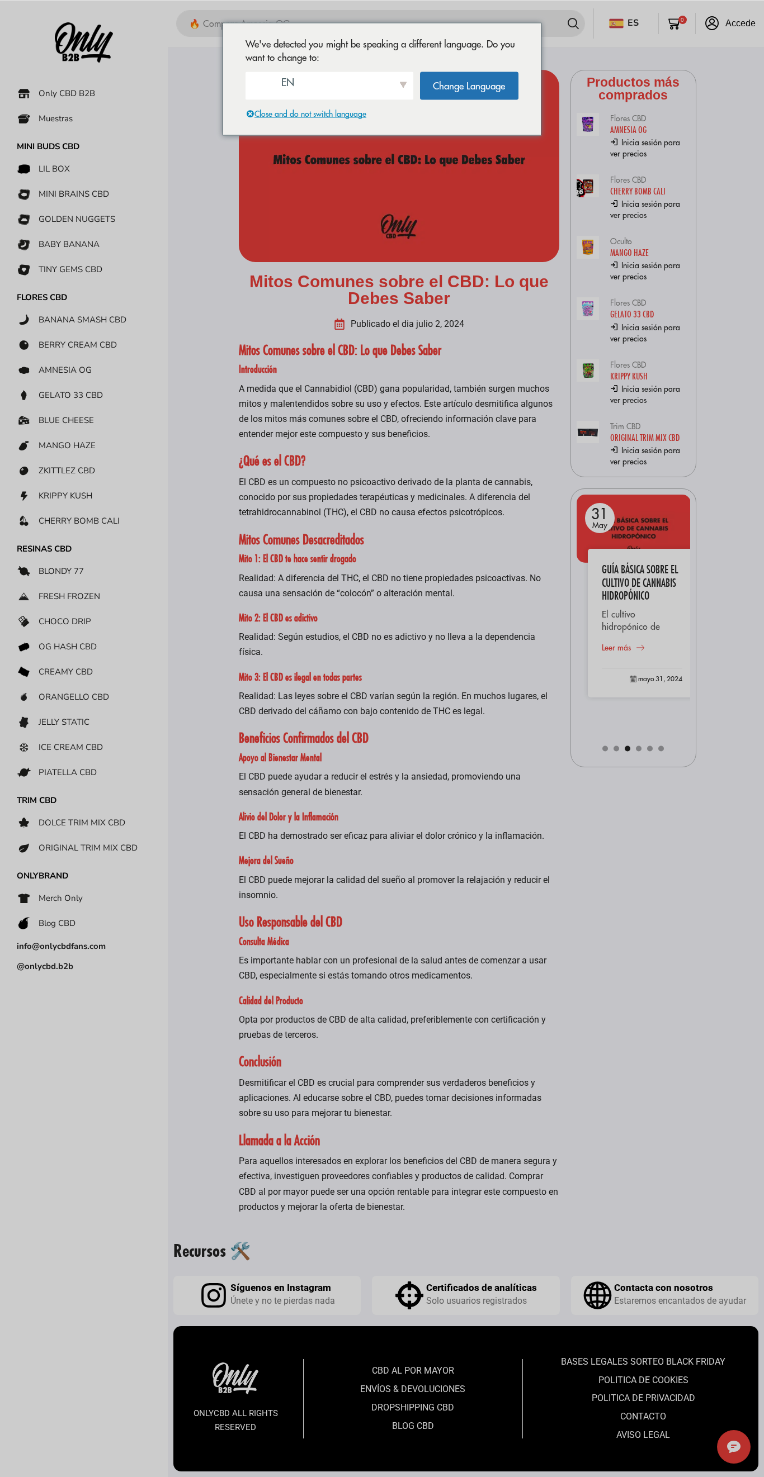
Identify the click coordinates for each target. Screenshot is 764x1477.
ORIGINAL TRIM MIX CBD (645, 437)
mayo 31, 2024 (660, 679)
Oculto (621, 241)
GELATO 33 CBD (632, 313)
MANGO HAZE (629, 252)
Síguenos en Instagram (280, 1287)
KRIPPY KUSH (629, 376)
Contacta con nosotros (663, 1287)
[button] (677, 23)
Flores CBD (628, 118)
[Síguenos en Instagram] (214, 1295)
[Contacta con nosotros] (597, 1295)
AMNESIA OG (628, 129)
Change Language (469, 85)
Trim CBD (625, 426)
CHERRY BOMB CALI (638, 191)
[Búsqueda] (573, 23)
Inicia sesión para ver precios (645, 148)
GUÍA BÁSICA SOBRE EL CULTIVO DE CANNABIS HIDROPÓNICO (640, 582)
